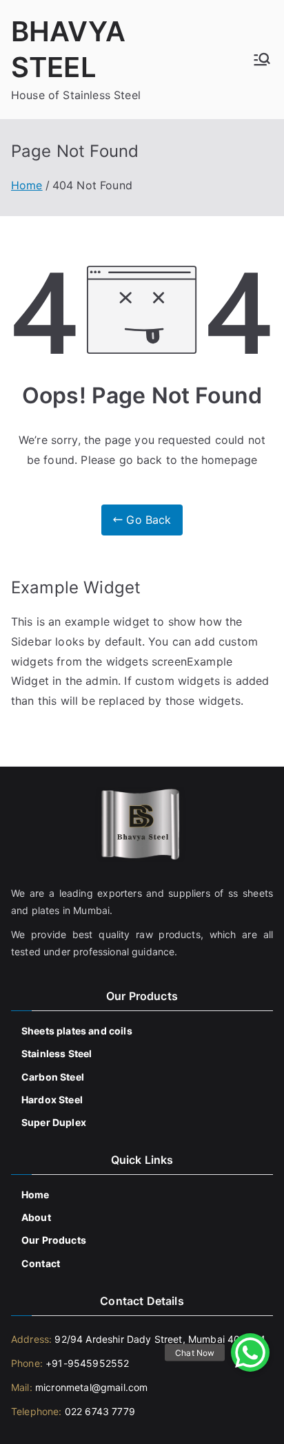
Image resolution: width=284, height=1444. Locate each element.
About (36, 1217)
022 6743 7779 (100, 1411)
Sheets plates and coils (76, 1031)
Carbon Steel (52, 1077)
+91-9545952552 (86, 1363)
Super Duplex (53, 1122)
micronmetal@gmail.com (90, 1387)
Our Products (53, 1240)
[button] (250, 1352)
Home (35, 1194)
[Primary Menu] (262, 59)
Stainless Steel (56, 1053)
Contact (40, 1263)
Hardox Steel (52, 1099)
